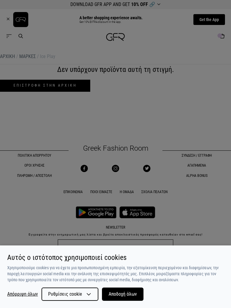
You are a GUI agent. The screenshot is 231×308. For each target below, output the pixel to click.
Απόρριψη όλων (22, 294)
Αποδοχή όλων (123, 294)
